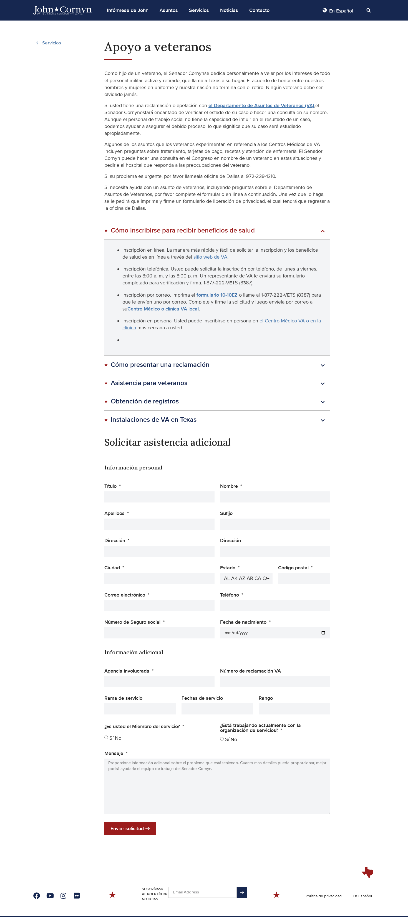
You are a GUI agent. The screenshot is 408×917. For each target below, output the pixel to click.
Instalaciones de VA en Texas (154, 420)
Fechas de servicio (202, 698)
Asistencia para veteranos (149, 383)
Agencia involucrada (127, 671)
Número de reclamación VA (250, 671)
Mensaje (114, 753)
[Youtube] (50, 895)
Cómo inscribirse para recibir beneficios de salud (183, 230)
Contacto (259, 10)
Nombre (229, 486)
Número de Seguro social (133, 622)
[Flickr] (76, 895)
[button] (127, 10)
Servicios (199, 10)
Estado (228, 568)
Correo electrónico (125, 595)
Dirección (115, 541)
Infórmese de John (127, 10)
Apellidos (115, 513)
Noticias (229, 10)
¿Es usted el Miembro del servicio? (142, 726)
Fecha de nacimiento (244, 622)
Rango (266, 698)
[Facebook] (36, 895)
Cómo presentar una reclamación (160, 365)
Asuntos (169, 10)
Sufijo (226, 513)
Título (111, 486)
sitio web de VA (210, 257)
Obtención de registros (145, 401)
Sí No (115, 738)
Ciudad (112, 568)
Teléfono (230, 595)
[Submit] (242, 892)
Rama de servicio (123, 698)
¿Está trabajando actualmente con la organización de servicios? (260, 728)
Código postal (294, 568)
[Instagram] (63, 895)
